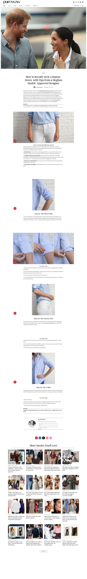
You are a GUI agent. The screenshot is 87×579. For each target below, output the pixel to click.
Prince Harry (46, 92)
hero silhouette (55, 100)
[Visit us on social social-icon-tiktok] (73, 2)
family (20, 5)
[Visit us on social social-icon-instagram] (80, 2)
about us (35, 5)
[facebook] (2, 18)
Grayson (44, 100)
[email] (2, 28)
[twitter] (2, 21)
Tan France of (49, 323)
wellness (27, 5)
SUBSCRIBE (76, 5)
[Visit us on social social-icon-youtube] (82, 2)
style (9, 5)
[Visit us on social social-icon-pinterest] (76, 2)
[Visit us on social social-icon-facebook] (78, 2)
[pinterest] (2, 15)
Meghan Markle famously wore (46, 90)
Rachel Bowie (40, 87)
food (15, 5)
